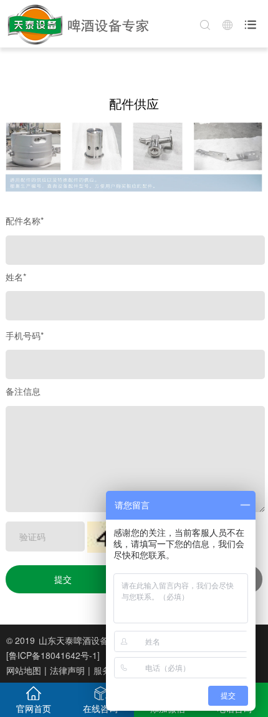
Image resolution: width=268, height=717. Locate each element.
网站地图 (23, 670)
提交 (63, 579)
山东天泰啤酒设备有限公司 (91, 640)
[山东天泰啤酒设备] (77, 23)
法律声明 (67, 670)
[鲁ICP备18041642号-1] (53, 655)
